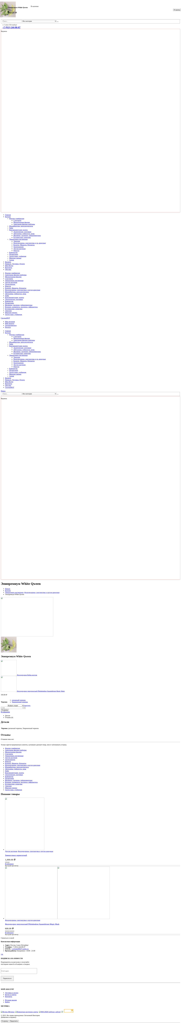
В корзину (177, 10)
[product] (92, 893)
